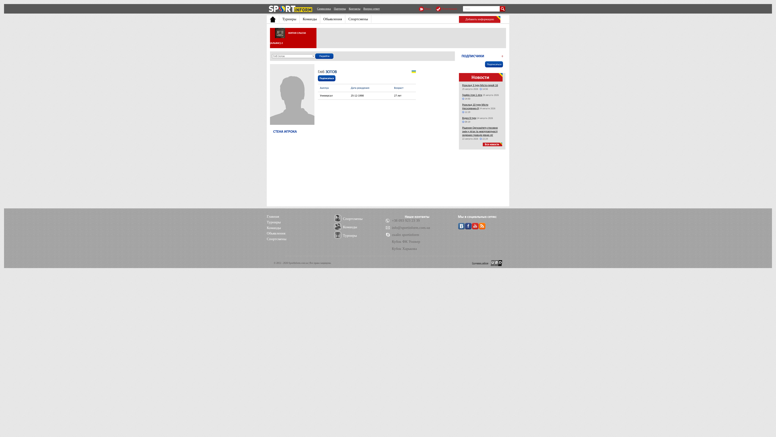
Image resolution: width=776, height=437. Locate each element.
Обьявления (332, 19)
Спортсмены (358, 19)
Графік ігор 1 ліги (472, 95)
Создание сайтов (480, 263)
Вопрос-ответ (371, 8)
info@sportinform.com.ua (411, 228)
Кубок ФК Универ (406, 242)
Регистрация (449, 8)
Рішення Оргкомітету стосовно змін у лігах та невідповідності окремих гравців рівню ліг (480, 131)
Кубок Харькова (404, 249)
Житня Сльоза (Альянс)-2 (288, 38)
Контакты (354, 8)
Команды (310, 19)
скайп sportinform (405, 235)
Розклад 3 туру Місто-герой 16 (480, 85)
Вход (428, 8)
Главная (273, 216)
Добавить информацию (479, 19)
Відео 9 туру (469, 118)
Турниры (289, 19)
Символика (324, 8)
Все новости (492, 144)
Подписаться (326, 78)
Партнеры (340, 8)
